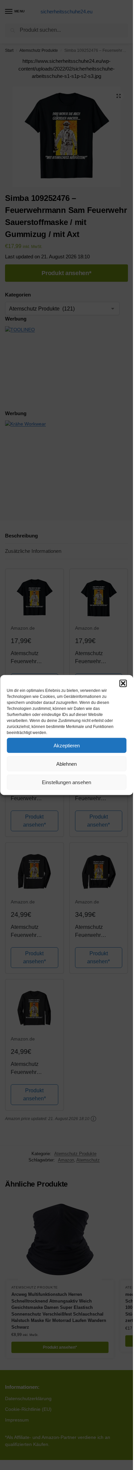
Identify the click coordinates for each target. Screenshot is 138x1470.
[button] (123, 683)
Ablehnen (66, 763)
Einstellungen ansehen (66, 782)
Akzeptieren (67, 745)
